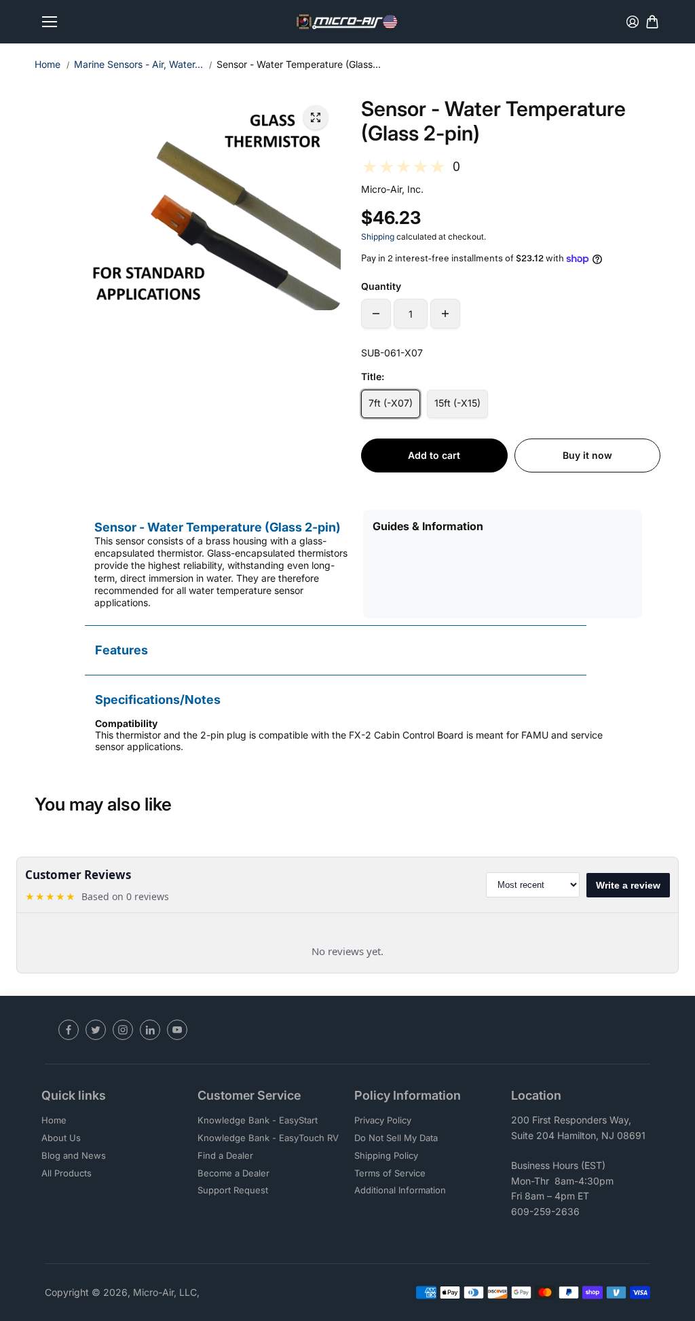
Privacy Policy (382, 1120)
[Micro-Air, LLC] (347, 22)
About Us (61, 1137)
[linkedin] (150, 1030)
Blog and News (73, 1155)
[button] (510, 167)
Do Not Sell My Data (396, 1137)
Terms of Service (390, 1173)
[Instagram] (123, 1030)
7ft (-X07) (391, 403)
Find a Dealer (225, 1155)
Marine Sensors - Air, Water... (138, 64)
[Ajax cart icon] (652, 22)
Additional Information (400, 1190)
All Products (66, 1173)
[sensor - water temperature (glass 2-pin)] (316, 117)
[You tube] (177, 1030)
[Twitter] (96, 1030)
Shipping (377, 236)
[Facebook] (68, 1030)
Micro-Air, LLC (165, 1292)
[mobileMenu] (49, 22)
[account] (632, 22)
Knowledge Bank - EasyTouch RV (268, 1137)
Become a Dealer (233, 1173)
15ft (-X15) (457, 403)
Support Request (233, 1190)
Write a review (628, 885)
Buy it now (587, 455)
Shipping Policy (386, 1155)
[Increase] (445, 314)
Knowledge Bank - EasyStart (258, 1120)
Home (47, 64)
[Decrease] (376, 314)
